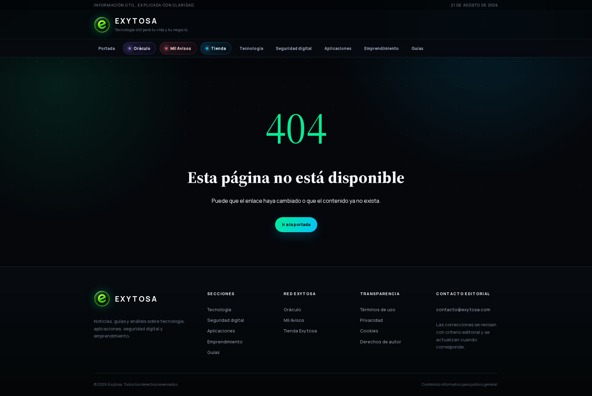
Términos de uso (377, 309)
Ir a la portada (296, 224)
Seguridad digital (294, 48)
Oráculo (142, 48)
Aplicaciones (338, 48)
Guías (417, 48)
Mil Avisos (180, 48)
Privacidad (371, 320)
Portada (106, 48)
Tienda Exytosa (300, 331)
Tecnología (251, 48)
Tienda (218, 48)
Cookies (369, 331)
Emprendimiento (381, 48)
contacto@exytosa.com (463, 309)
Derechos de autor (380, 342)
